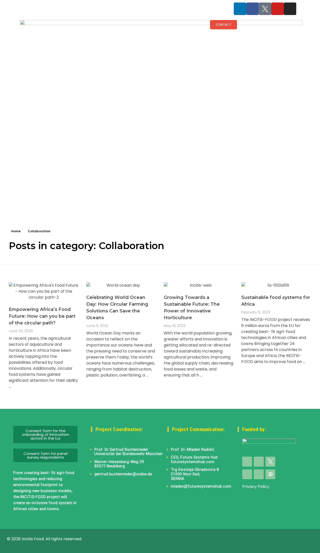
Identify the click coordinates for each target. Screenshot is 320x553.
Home (15, 231)
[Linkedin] (240, 9)
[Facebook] (252, 9)
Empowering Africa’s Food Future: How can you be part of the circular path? (42, 316)
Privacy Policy (255, 486)
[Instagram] (290, 9)
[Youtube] (277, 9)
